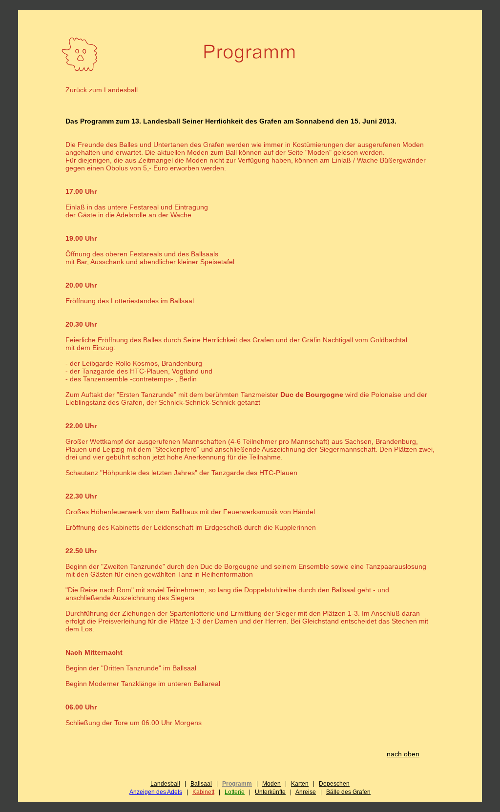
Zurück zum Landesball (101, 90)
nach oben (403, 754)
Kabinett (203, 792)
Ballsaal (201, 783)
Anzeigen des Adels (155, 792)
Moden (271, 783)
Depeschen (334, 783)
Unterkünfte (270, 792)
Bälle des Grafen (348, 792)
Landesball (165, 783)
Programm (237, 783)
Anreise (305, 792)
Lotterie (235, 792)
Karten (300, 783)
